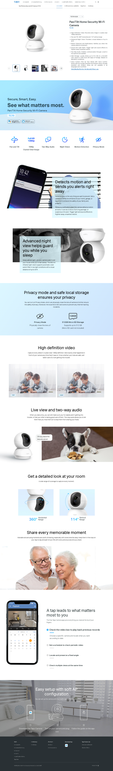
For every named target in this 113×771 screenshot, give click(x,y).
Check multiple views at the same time (66, 665)
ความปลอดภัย (17, 744)
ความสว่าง (16, 753)
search (95, 2)
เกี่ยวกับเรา (50, 744)
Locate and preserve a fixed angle (64, 655)
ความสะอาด (16, 750)
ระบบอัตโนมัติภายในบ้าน (19, 756)
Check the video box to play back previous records (74, 629)
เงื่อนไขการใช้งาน (85, 747)
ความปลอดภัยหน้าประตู (19, 747)
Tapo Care (16, 759)
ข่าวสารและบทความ (52, 747)
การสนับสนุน (33, 744)
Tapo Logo (16, 2)
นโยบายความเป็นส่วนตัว (87, 744)
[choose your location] (98, 2)
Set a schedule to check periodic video (66, 645)
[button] (61, 68)
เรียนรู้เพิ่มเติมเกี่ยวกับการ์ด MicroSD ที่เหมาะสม (85, 69)
